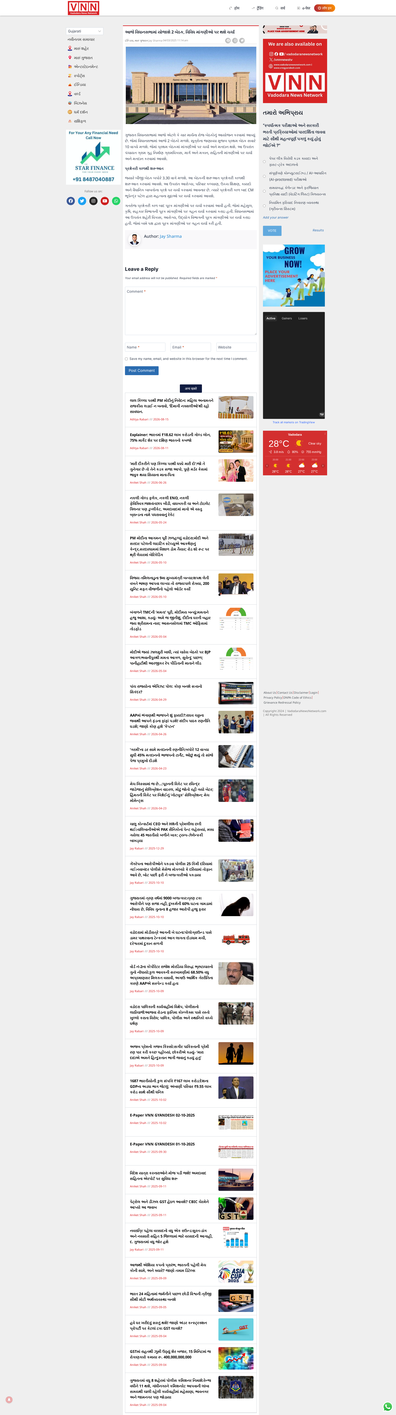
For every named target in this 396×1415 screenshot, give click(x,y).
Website (224, 347)
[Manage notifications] (9, 1399)
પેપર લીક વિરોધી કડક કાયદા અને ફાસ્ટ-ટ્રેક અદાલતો (293, 161)
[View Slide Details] (295, 71)
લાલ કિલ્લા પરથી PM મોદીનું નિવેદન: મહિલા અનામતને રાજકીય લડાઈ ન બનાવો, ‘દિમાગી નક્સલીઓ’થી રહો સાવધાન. (171, 406)
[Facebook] (71, 201)
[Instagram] (93, 201)
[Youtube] (105, 201)
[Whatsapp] (116, 201)
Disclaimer (301, 692)
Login (314, 692)
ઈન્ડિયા (129, 40)
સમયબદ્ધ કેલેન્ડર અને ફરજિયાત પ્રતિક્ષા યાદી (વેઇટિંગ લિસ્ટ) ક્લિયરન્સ (297, 191)
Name (133, 347)
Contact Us (285, 692)
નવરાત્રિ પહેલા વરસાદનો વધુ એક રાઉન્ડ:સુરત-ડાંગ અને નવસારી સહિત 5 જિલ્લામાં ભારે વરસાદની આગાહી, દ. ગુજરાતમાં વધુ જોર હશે (171, 1236)
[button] (228, 40)
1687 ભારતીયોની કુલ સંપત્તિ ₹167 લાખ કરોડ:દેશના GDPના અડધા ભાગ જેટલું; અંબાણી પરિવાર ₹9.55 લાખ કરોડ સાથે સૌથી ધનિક (170, 1086)
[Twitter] (82, 201)
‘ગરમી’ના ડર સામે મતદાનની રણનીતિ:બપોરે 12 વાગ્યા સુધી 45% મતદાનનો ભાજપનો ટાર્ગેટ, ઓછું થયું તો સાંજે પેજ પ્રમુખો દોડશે (171, 755)
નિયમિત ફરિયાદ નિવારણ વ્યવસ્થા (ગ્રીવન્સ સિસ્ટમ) (294, 206)
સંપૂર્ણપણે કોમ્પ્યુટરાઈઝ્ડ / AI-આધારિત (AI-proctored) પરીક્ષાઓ (297, 176)
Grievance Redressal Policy (282, 702)
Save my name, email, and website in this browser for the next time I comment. (189, 359)
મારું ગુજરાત (141, 40)
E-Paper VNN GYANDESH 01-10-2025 (162, 1144)
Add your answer (276, 217)
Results (318, 230)
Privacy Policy (273, 697)
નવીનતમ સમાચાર (81, 39)
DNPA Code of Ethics (297, 697)
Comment (136, 291)
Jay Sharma (171, 236)
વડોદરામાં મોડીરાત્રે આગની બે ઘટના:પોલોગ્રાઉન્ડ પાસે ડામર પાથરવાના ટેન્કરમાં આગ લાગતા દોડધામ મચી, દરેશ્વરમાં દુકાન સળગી (171, 938)
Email (178, 347)
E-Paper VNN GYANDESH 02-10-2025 (162, 1115)
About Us (270, 692)
